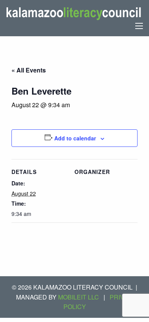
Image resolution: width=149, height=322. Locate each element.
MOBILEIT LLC (78, 297)
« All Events (28, 70)
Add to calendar (75, 138)
